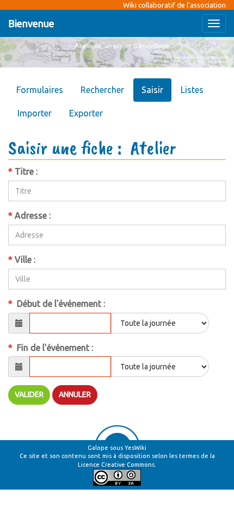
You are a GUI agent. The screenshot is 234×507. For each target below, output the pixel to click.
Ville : (23, 259)
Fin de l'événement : (51, 348)
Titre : (24, 171)
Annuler (75, 394)
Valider (29, 394)
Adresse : (30, 215)
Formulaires (39, 90)
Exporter (86, 113)
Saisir (152, 90)
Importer (34, 113)
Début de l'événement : (57, 303)
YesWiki (135, 447)
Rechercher (102, 90)
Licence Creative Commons (116, 464)
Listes (192, 90)
